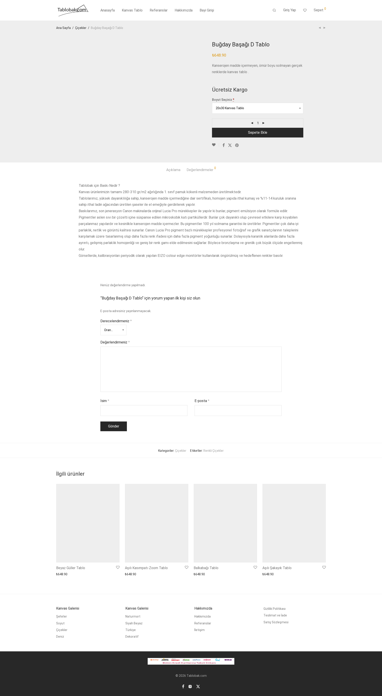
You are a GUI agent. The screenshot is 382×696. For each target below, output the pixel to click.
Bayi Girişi (207, 10)
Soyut (60, 623)
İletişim (199, 630)
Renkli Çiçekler (213, 450)
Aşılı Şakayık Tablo (277, 568)
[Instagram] (190, 686)
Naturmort (132, 616)
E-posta (202, 401)
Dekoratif (132, 636)
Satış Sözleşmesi (276, 622)
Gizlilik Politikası (275, 608)
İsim (104, 401)
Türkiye (130, 630)
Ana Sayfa (63, 28)
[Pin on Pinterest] (237, 145)
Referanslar (159, 10)
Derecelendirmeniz (116, 321)
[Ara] (274, 10)
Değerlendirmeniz (115, 342)
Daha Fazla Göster (68, 574)
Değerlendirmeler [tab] (201, 169)
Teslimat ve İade (275, 615)
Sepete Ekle (257, 132)
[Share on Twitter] (230, 145)
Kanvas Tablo (132, 10)
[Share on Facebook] (223, 145)
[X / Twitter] (198, 686)
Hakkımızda (184, 10)
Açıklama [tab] (173, 170)
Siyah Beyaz (134, 623)
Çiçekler (80, 28)
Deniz (60, 636)
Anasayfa (107, 10)
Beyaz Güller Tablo (70, 568)
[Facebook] (183, 686)
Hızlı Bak (89, 574)
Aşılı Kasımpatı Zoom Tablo (146, 568)
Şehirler (61, 616)
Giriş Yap (289, 10)
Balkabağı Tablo (206, 568)
